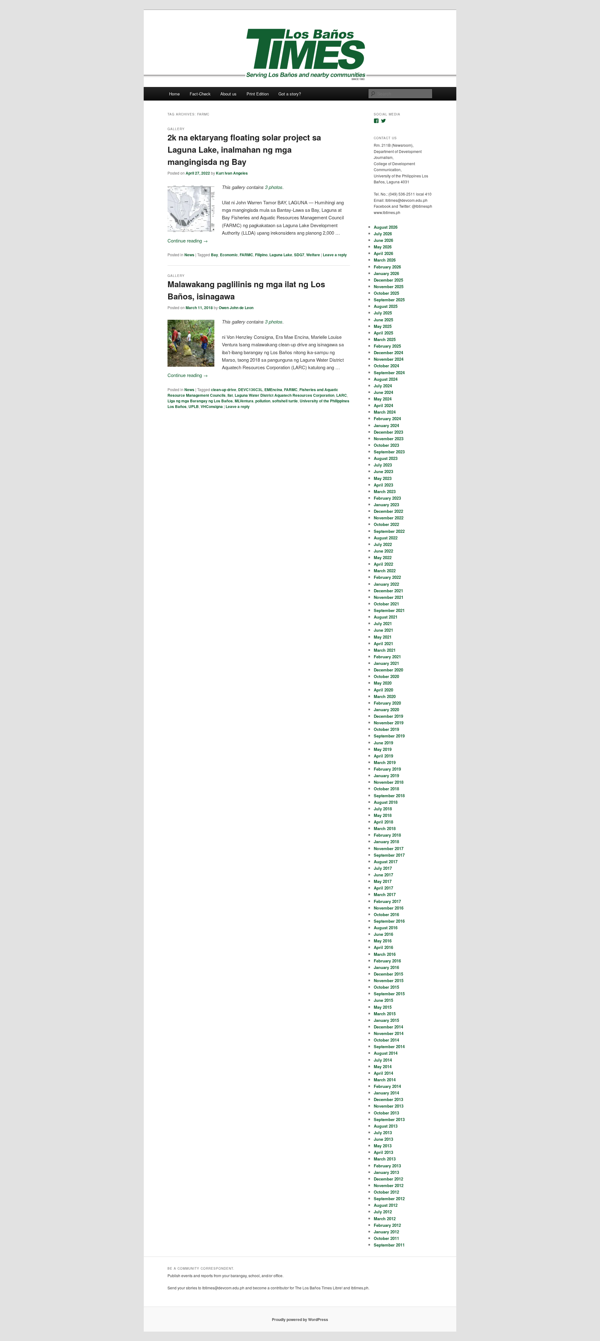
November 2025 (388, 286)
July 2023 (383, 465)
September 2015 (389, 994)
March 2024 (385, 412)
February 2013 (387, 1166)
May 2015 (383, 1007)
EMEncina (273, 389)
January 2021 (386, 663)
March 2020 (385, 696)
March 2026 (385, 260)
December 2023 (388, 432)
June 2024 (383, 392)
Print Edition (258, 94)
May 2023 (383, 478)
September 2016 (389, 921)
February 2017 (387, 901)
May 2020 (383, 683)
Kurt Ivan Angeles (232, 173)
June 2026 (383, 240)
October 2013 (386, 1113)
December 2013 (388, 1099)
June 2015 (383, 1000)
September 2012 (389, 1198)
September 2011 (389, 1245)
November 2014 (388, 1033)
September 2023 (389, 452)
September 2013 (389, 1119)
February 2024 (387, 418)
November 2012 (388, 1185)
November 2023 (388, 438)
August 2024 (386, 379)
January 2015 (386, 1020)
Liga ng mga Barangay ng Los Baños (200, 401)
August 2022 (386, 538)
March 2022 (385, 571)
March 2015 (385, 1014)
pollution (262, 401)
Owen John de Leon (236, 307)
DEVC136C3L (250, 389)
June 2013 (383, 1139)
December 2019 (388, 716)
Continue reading (188, 240)
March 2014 (385, 1080)
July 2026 (383, 234)
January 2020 (386, 709)
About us (228, 94)
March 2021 (385, 650)
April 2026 (383, 253)
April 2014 (383, 1073)
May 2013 (383, 1146)
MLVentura (244, 401)
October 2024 (386, 366)
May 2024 (383, 399)
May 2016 (383, 941)
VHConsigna (212, 406)
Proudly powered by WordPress (300, 1319)
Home (174, 94)
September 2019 (389, 736)
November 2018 (388, 782)
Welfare (313, 254)
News (189, 254)
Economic (229, 254)
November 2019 (388, 723)
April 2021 (383, 643)
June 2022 (383, 551)
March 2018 (385, 828)
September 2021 (389, 610)
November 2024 (388, 359)
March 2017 (385, 894)
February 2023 (387, 498)
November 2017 (388, 848)
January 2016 (386, 967)
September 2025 (389, 300)
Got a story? (289, 94)
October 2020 (386, 676)
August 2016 (386, 928)
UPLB (193, 406)
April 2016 (383, 947)
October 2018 (386, 789)
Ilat (230, 395)
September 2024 (389, 372)
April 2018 (383, 822)
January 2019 (386, 775)
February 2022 (387, 577)
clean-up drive (223, 389)
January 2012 (386, 1232)
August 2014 (386, 1053)
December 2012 (388, 1179)
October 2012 (386, 1192)
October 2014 (386, 1040)
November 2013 (388, 1106)
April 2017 (383, 888)
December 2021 (388, 591)
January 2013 (386, 1172)
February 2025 (387, 346)
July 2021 (383, 623)
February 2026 (387, 267)
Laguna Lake (280, 254)
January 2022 (386, 584)
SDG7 (299, 254)
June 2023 (383, 471)
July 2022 (383, 544)
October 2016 (386, 914)
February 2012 (387, 1225)
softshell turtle (285, 401)
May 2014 (383, 1066)
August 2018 (386, 802)
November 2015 (388, 980)
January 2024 (386, 425)
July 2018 (383, 809)
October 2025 (386, 293)
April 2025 (383, 333)
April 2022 (383, 564)
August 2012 (386, 1205)
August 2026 (386, 227)
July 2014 (383, 1060)
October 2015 (386, 987)
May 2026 (383, 247)
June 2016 (383, 934)
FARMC (246, 254)
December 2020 (388, 670)
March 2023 (385, 491)
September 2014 (389, 1046)
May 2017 (383, 881)
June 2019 (383, 743)
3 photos (273, 187)
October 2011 (386, 1238)
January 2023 (386, 504)
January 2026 (386, 273)
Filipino (261, 254)
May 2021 (383, 637)
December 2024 (388, 352)
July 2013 (383, 1132)
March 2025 (385, 339)
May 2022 (383, 557)
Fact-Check (200, 94)
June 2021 (383, 630)
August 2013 (386, 1126)
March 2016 (385, 954)
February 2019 (387, 769)
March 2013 (385, 1159)
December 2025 (388, 280)
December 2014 (388, 1027)
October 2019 (386, 729)
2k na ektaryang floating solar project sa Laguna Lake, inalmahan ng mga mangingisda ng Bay (244, 149)
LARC (341, 395)
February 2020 (387, 703)
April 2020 (383, 690)
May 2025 (383, 326)
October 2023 (386, 445)
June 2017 (383, 875)
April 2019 (383, 756)
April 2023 (383, 485)
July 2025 (383, 313)
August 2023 (386, 458)
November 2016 (388, 908)
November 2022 (388, 518)
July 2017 (383, 868)
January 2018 (386, 841)
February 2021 (387, 657)
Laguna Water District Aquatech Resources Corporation (284, 395)
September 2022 (389, 531)
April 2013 (383, 1152)
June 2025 (383, 320)
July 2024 (383, 386)
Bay (214, 254)
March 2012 (385, 1218)
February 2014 (387, 1086)
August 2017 (386, 861)
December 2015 (388, 974)
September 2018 (389, 795)
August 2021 (386, 617)
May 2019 (383, 749)
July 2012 (383, 1212)
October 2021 (386, 604)
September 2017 (389, 855)
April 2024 (383, 405)
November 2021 (388, 597)
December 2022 (388, 511)
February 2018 (387, 835)
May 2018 (383, 815)
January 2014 (386, 1093)
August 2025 (386, 306)
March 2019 (385, 762)
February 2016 (387, 961)
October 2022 (386, 524)
